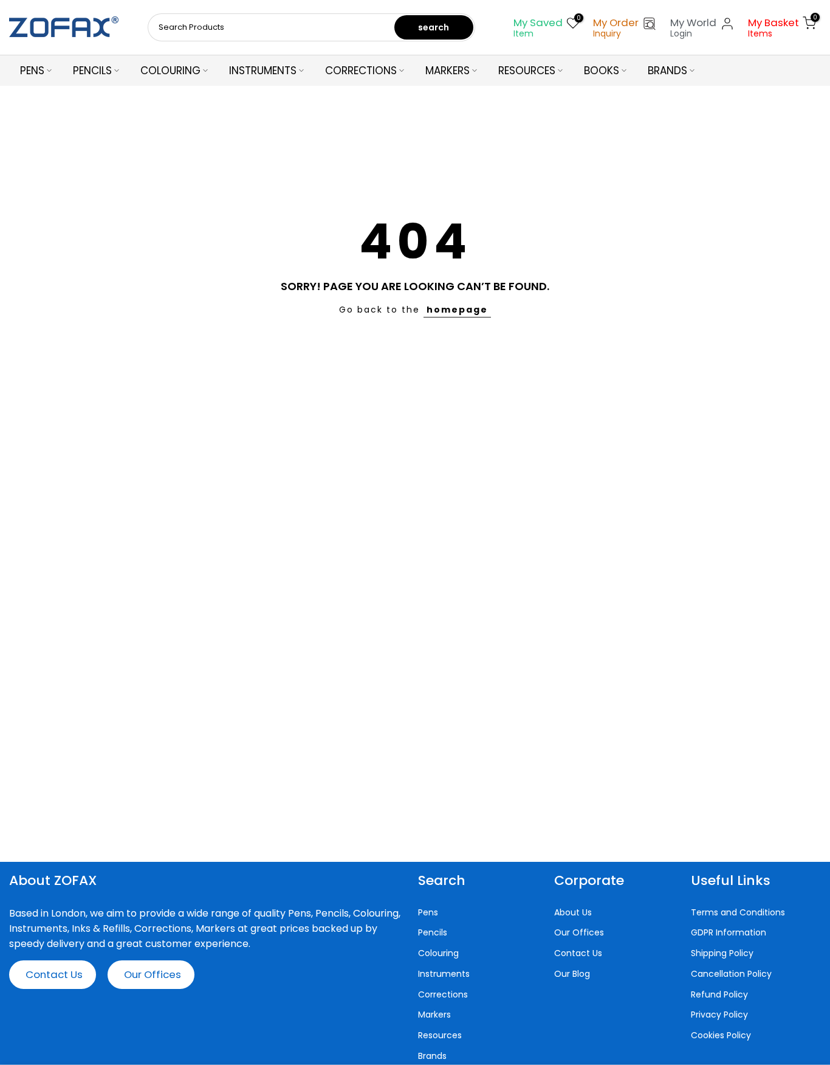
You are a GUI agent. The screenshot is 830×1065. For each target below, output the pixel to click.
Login (681, 33)
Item (523, 33)
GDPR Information (728, 932)
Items (760, 33)
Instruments (444, 974)
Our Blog (572, 974)
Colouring (438, 953)
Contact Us (54, 974)
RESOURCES (526, 70)
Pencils (432, 932)
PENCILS (92, 70)
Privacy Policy (719, 1015)
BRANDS (667, 70)
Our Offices (152, 974)
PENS (32, 70)
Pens (428, 912)
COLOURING (170, 70)
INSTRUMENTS (263, 70)
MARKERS (447, 70)
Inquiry (607, 33)
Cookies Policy (721, 1035)
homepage (457, 310)
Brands (432, 1056)
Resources (440, 1035)
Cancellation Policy (731, 974)
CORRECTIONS (361, 70)
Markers (434, 1015)
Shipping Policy (722, 953)
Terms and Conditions (738, 912)
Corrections (443, 995)
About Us (573, 912)
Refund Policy (719, 995)
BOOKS (601, 70)
